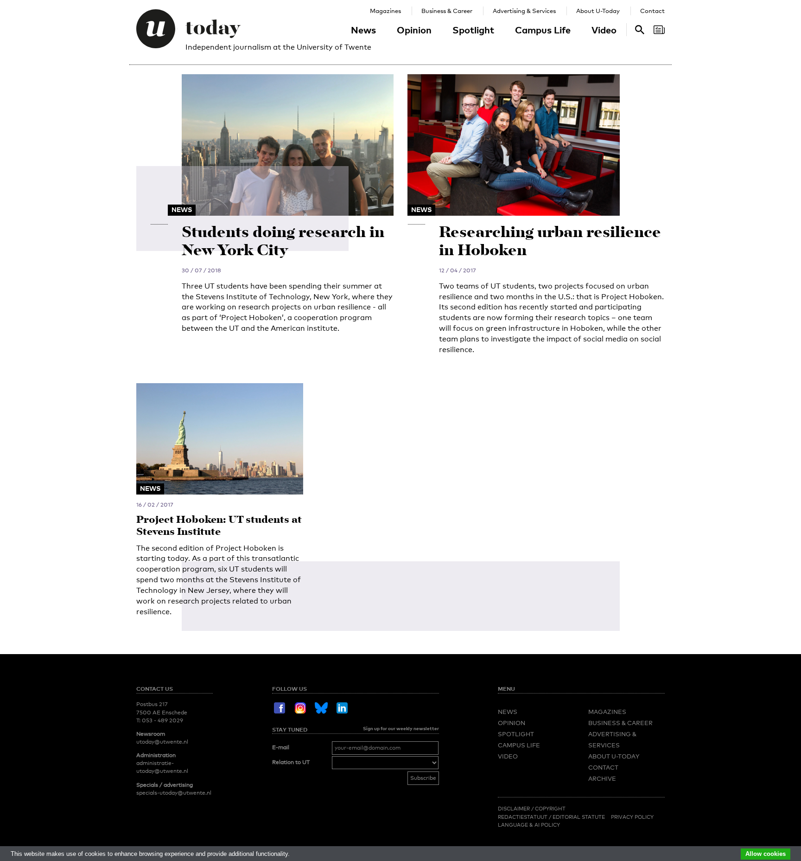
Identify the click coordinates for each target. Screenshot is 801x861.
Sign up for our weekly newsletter (401, 728)
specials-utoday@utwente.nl (173, 793)
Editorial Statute (579, 817)
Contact (652, 10)
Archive (602, 778)
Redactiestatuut (523, 817)
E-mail (280, 747)
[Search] (659, 29)
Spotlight (473, 29)
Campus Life (543, 29)
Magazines (385, 10)
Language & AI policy (529, 825)
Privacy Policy (632, 817)
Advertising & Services (524, 10)
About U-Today (598, 10)
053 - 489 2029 (162, 720)
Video (604, 29)
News (363, 29)
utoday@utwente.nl (162, 742)
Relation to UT (291, 762)
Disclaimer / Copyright (532, 808)
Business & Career (446, 10)
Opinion (414, 29)
